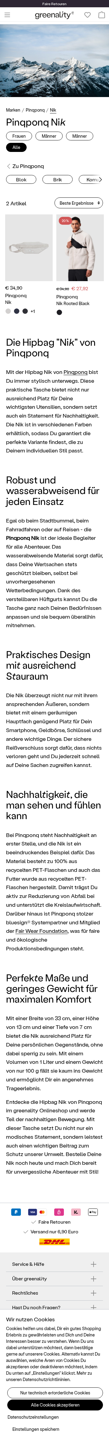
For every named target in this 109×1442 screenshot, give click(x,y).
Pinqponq (76, 371)
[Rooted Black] (59, 312)
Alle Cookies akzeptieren (55, 1404)
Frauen (19, 136)
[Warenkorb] (101, 15)
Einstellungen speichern (35, 1429)
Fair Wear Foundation (41, 930)
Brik (57, 179)
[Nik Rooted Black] (80, 247)
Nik (8, 302)
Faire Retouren (54, 1222)
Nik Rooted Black (73, 303)
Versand (39, 1231)
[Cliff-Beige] (8, 311)
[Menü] (7, 15)
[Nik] (29, 247)
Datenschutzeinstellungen (33, 1417)
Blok (21, 179)
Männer (49, 136)
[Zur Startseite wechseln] (54, 15)
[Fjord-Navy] (17, 311)
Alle (16, 147)
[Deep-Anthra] (25, 311)
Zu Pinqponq (28, 166)
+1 (33, 311)
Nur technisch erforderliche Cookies (55, 1392)
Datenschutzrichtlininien (46, 1379)
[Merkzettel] (87, 15)
